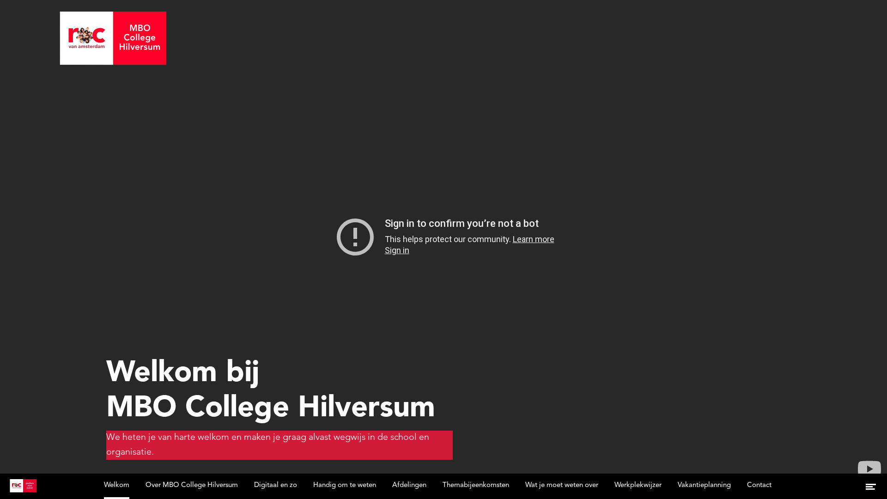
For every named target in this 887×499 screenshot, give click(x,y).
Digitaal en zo (275, 485)
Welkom (116, 485)
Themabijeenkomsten (476, 485)
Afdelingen (409, 485)
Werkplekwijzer (638, 485)
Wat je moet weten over (561, 485)
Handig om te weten (344, 485)
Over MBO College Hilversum (192, 485)
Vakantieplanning (704, 485)
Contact (759, 485)
